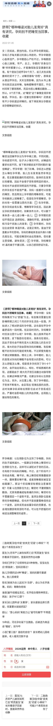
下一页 (36, 523)
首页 (5, 21)
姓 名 (8, 655)
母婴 (10, 21)
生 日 (8, 667)
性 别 (8, 661)
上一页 (17, 523)
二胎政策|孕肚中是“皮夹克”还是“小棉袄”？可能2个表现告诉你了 (38, 702)
